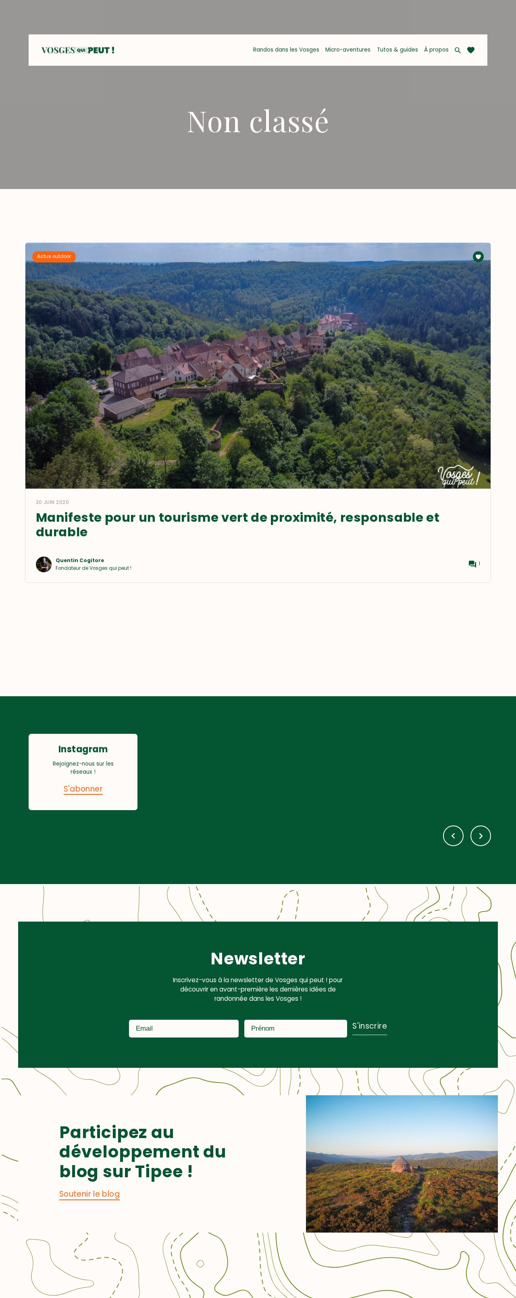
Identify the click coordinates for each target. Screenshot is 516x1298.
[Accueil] (78, 50)
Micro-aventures (347, 50)
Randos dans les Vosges (286, 50)
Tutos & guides (397, 50)
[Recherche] (458, 50)
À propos (436, 50)
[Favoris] (470, 50)
